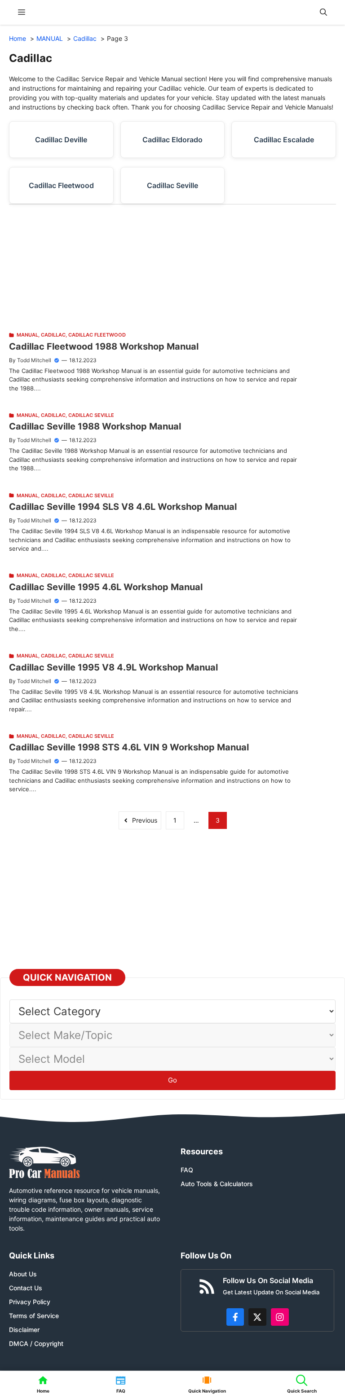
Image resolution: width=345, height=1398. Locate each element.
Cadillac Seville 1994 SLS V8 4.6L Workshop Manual (123, 506)
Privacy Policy (29, 1302)
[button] (323, 12)
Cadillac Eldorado (172, 139)
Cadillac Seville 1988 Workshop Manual (95, 426)
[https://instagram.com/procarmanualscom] (280, 1317)
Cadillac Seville (172, 185)
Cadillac (53, 335)
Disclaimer (24, 1329)
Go (172, 1080)
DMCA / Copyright (36, 1343)
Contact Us (25, 1288)
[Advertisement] (172, 267)
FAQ (187, 1170)
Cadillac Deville (61, 139)
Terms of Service (34, 1315)
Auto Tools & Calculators (217, 1184)
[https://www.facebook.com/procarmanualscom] (235, 1317)
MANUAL (27, 335)
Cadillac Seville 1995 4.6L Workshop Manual (106, 587)
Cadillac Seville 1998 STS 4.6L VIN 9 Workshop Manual (129, 747)
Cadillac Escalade (284, 139)
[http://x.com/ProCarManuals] (257, 1317)
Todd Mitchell (34, 360)
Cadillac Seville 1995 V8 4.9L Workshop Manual (113, 667)
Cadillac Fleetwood (61, 185)
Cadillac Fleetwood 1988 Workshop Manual (104, 346)
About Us (23, 1274)
